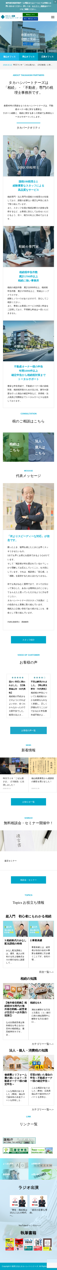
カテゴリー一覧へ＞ (43, 1044)
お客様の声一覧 (28, 730)
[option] (28, 37)
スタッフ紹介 (28, 640)
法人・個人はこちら (30, 18)
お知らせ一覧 (28, 802)
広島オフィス (47, 56)
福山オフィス (9, 56)
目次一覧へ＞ (46, 972)
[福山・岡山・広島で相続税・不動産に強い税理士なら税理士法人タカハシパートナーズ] (11, 17)
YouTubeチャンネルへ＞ (30, 1225)
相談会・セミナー (28, 880)
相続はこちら (30, 14)
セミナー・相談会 (39, 6)
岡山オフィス (28, 56)
